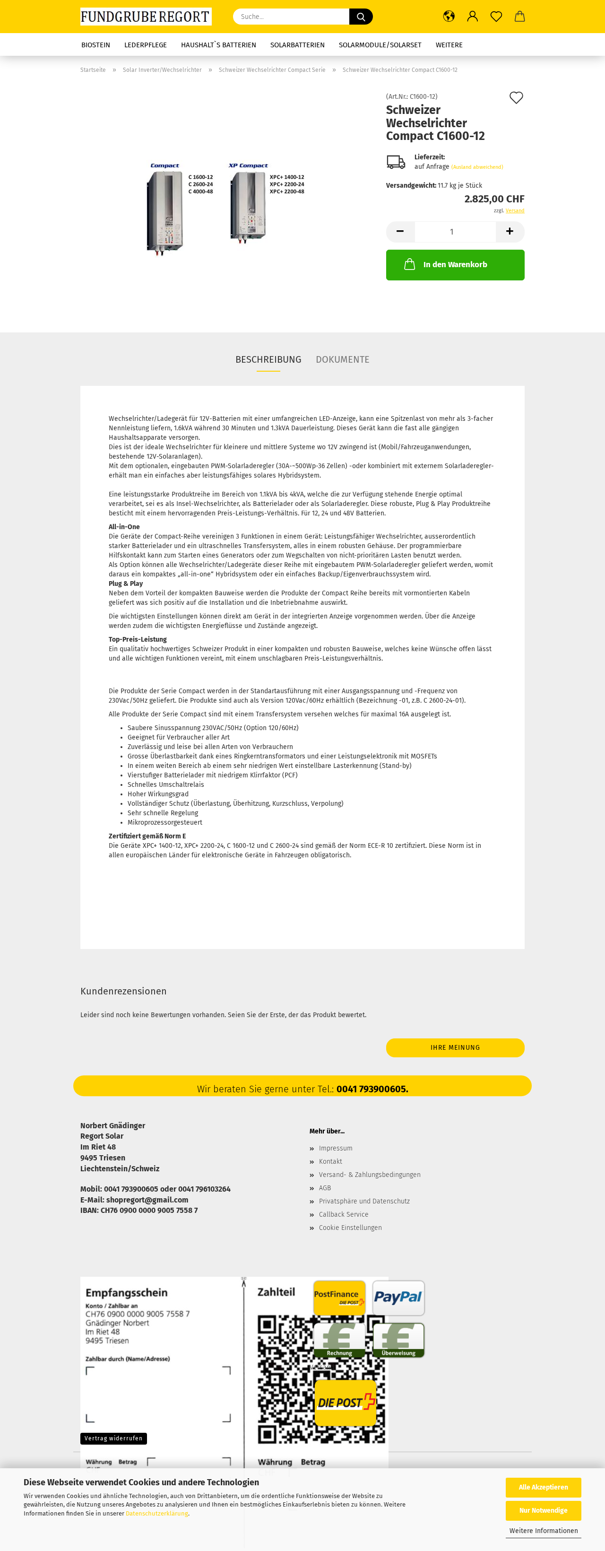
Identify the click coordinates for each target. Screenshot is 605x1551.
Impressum (336, 1148)
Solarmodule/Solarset (380, 45)
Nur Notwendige (543, 1511)
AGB (325, 1188)
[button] (449, 16)
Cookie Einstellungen (350, 1228)
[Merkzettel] (496, 16)
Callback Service (344, 1215)
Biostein (95, 45)
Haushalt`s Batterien (218, 45)
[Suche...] (361, 17)
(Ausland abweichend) (477, 167)
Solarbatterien (297, 45)
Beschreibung (268, 359)
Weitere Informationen (544, 1531)
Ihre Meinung (455, 1048)
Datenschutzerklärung (157, 1513)
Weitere (449, 45)
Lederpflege (145, 45)
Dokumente (343, 359)
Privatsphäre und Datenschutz (364, 1201)
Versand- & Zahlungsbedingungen (370, 1175)
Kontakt (330, 1162)
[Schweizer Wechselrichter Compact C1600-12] (226, 200)
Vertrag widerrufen (114, 1438)
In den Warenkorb (455, 265)
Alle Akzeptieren (543, 1487)
